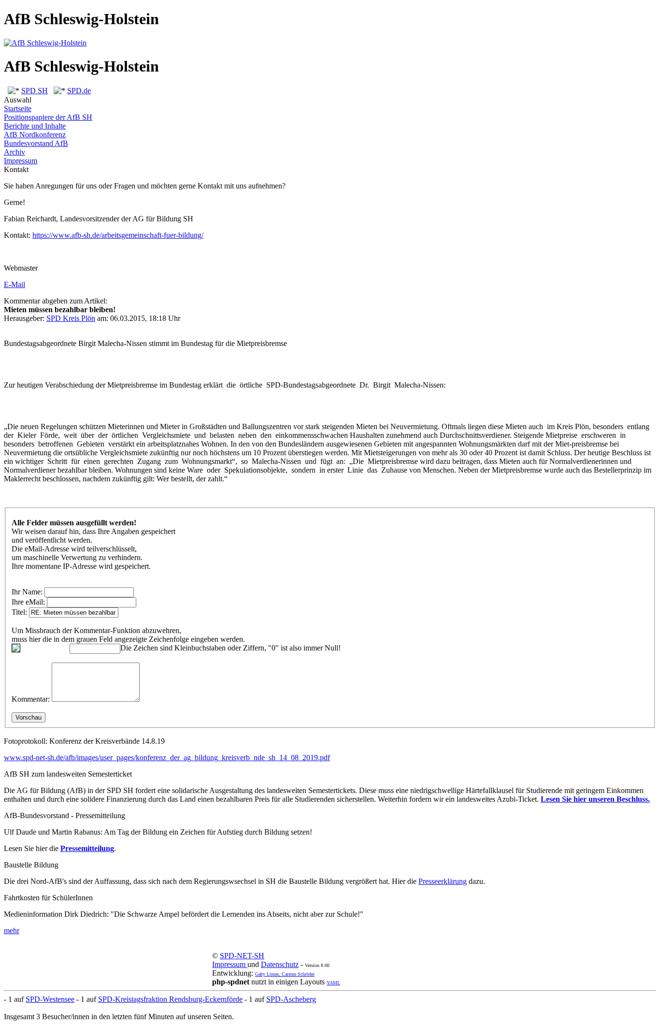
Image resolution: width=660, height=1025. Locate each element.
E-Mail (14, 284)
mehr (11, 930)
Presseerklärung (442, 881)
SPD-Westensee (50, 999)
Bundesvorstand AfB (36, 143)
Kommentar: (31, 699)
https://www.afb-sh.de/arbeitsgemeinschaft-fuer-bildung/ (117, 235)
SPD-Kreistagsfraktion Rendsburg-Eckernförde (170, 999)
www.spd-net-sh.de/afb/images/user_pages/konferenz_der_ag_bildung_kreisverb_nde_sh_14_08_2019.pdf (167, 757)
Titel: (19, 612)
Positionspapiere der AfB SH (48, 117)
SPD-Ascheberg (291, 999)
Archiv (14, 152)
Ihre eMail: (28, 602)
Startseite (17, 108)
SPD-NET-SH (242, 956)
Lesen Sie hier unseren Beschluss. (595, 799)
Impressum (20, 161)
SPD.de (79, 91)
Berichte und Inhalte (35, 126)
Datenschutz (280, 964)
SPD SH (34, 91)
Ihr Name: (27, 592)
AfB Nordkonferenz (35, 134)
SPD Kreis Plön (70, 318)
